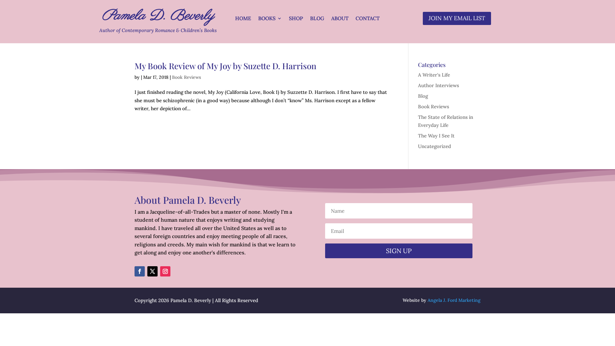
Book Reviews (186, 77)
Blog (317, 18)
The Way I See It (436, 136)
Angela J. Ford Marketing (454, 300)
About (339, 18)
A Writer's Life (434, 75)
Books (266, 18)
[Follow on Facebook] (140, 271)
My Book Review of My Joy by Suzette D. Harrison (225, 65)
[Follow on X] (152, 271)
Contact (368, 18)
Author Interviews (438, 85)
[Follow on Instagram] (165, 271)
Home (243, 18)
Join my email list (457, 18)
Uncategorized (434, 146)
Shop (296, 18)
